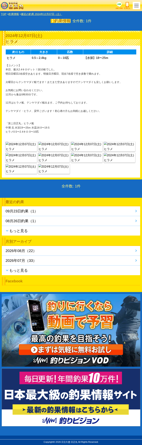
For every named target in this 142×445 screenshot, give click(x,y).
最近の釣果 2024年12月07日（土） (41, 14)
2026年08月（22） (21, 251)
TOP (3, 14)
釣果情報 (14, 14)
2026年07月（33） (21, 261)
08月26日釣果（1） (22, 221)
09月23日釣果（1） (22, 211)
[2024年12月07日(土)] (21, 146)
